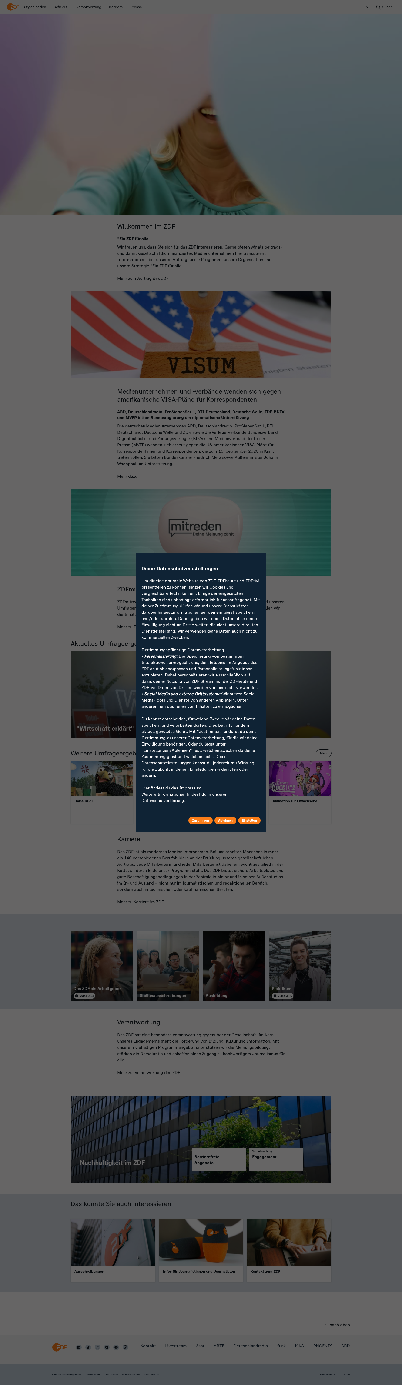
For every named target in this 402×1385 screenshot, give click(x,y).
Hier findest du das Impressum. (172, 788)
